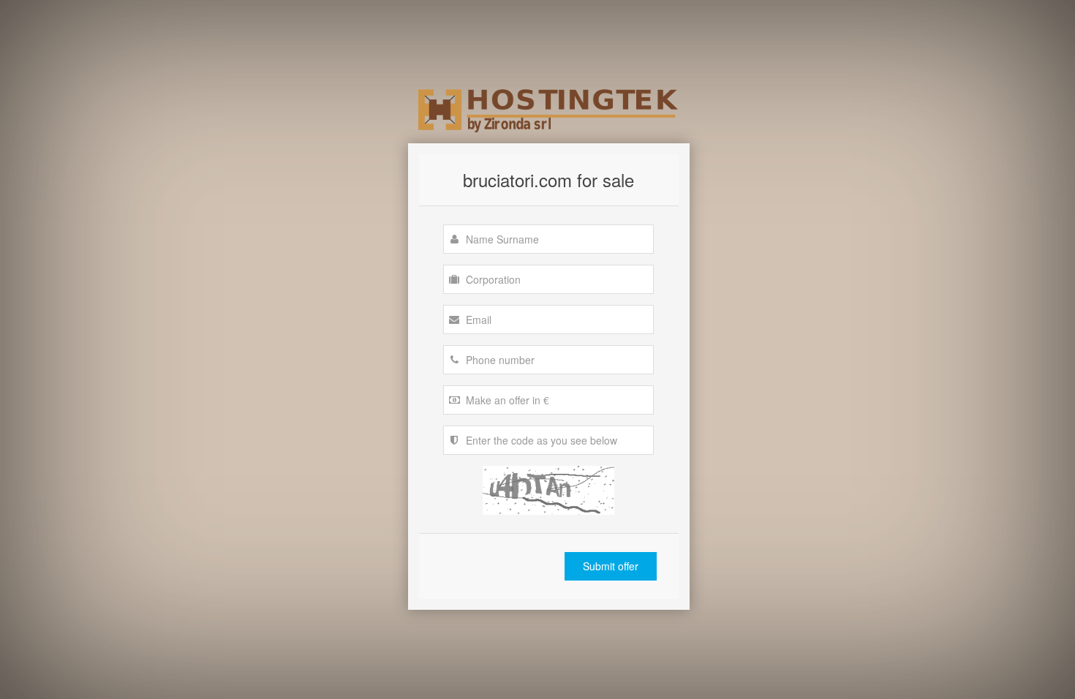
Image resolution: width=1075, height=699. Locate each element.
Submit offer (610, 566)
